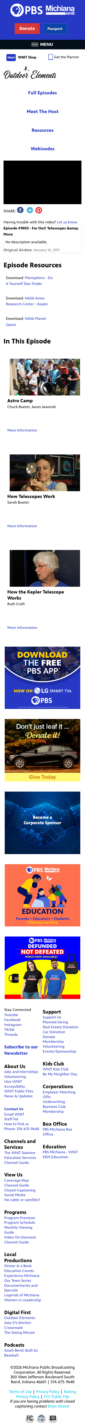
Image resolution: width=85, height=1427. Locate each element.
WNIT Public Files (18, 1091)
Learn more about (54, 28)
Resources (43, 130)
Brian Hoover (59, 1406)
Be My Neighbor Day (60, 1074)
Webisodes (43, 148)
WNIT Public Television (42, 20)
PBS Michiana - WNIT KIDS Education (60, 1154)
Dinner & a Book (18, 1266)
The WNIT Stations (19, 1152)
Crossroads (13, 1327)
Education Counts (19, 1270)
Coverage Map (16, 1180)
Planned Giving (55, 1022)
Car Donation (54, 1032)
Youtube (11, 1015)
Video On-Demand (20, 1237)
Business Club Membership (54, 1109)
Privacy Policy (47, 1391)
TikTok (9, 1029)
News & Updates (18, 1096)
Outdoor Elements (42, 72)
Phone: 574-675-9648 (21, 1129)
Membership (53, 1041)
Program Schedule (19, 1222)
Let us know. (67, 222)
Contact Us (13, 1109)
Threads (11, 1034)
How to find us (16, 1124)
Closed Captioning (53, 1418)
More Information (22, 430)
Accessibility (14, 1086)
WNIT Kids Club (55, 1069)
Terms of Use (20, 1391)
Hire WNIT (13, 1081)
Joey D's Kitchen (17, 1322)
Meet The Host (43, 111)
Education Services (20, 1157)
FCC (29, 1418)
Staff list (11, 1119)
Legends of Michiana (21, 1295)
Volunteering (15, 1076)
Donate (49, 1037)
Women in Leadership (22, 1300)
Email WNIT (14, 1114)
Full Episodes (42, 93)
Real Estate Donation (60, 1027)
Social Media (15, 1195)
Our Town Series (17, 1280)
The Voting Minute (19, 1332)
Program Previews (19, 1218)
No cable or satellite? (22, 1200)
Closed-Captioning (19, 1190)
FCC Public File (56, 1396)
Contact (41, 1418)
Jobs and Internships (21, 1071)
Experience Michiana (21, 1275)
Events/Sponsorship (59, 1051)
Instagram (12, 1024)
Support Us (52, 1017)
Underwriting (54, 1101)
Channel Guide (16, 1162)
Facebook (12, 1020)
